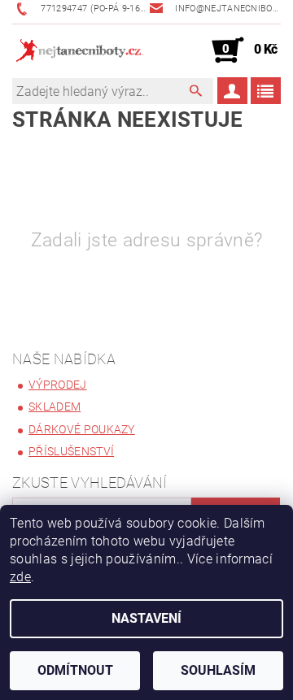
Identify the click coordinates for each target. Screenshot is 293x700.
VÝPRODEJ (57, 384)
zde (20, 577)
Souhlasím (218, 670)
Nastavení (146, 618)
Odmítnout (75, 670)
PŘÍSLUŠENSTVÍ (71, 451)
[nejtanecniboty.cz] (79, 50)
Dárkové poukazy (81, 429)
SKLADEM (54, 406)
